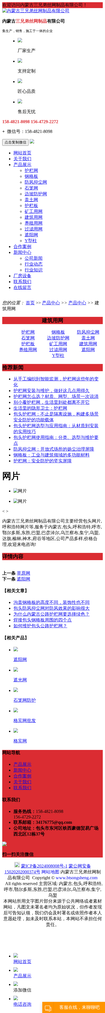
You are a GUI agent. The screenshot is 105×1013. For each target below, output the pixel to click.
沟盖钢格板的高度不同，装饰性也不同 (51, 602)
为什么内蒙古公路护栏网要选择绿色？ (51, 614)
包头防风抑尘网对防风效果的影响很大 (51, 608)
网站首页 (22, 152)
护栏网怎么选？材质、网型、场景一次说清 (56, 396)
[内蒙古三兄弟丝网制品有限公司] (35, 10)
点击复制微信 (15, 142)
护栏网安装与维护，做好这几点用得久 (51, 390)
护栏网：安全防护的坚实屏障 (42, 460)
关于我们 (22, 158)
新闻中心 (22, 252)
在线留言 (22, 287)
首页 (30, 302)
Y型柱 (31, 240)
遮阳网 (31, 234)
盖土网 (31, 199)
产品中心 (51, 302)
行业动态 (34, 264)
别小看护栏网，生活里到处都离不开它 (51, 402)
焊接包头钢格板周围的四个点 (42, 620)
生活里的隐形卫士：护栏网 (40, 408)
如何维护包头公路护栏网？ (40, 625)
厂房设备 (22, 275)
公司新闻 (34, 258)
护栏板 (31, 205)
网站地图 (50, 871)
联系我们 (22, 281)
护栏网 (31, 170)
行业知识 (34, 270)
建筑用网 (34, 217)
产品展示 (22, 164)
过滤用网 (34, 229)
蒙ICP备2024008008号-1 (44, 866)
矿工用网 (34, 211)
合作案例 (22, 246)
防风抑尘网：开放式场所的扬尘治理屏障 (53, 449)
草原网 (23, 573)
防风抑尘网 (36, 182)
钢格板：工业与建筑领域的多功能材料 (51, 455)
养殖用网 (34, 223)
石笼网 (31, 188)
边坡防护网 (36, 193)
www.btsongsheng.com (76, 877)
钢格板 (31, 176)
